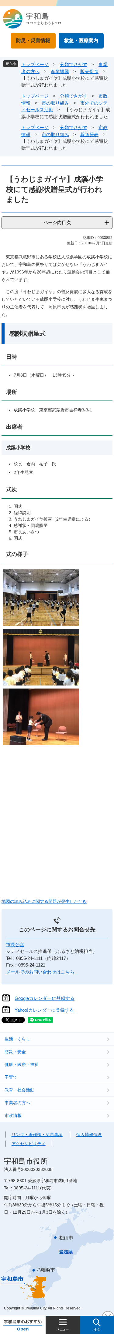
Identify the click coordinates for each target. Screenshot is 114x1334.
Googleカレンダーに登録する (44, 998)
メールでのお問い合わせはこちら (40, 971)
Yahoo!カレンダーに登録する (44, 1010)
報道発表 (89, 134)
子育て (11, 1077)
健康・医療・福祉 (22, 1064)
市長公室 (15, 944)
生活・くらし (17, 1039)
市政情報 (13, 1115)
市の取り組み (55, 103)
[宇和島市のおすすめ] (23, 1325)
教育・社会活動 (19, 1090)
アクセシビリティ (29, 1143)
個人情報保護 (89, 1134)
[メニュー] (63, 1325)
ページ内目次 (57, 222)
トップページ (35, 64)
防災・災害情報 (33, 40)
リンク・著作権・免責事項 (37, 1134)
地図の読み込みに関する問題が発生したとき (44, 901)
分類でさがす (73, 64)
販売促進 (89, 71)
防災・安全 (15, 1051)
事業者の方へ (17, 1102)
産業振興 (60, 71)
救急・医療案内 (81, 40)
